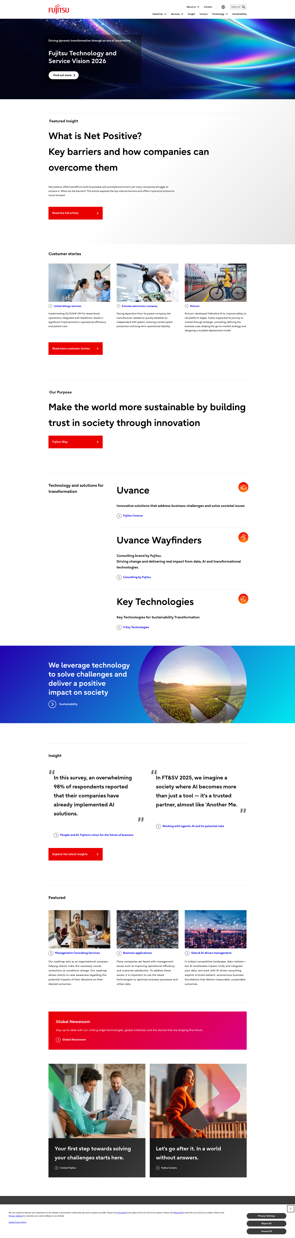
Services (175, 14)
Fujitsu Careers (169, 1168)
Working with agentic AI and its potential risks (193, 826)
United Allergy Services (67, 306)
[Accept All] (122, 1213)
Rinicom (195, 306)
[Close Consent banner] (290, 1208)
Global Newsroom (74, 1039)
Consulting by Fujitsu (137, 577)
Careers (208, 7)
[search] (243, 6)
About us (191, 7)
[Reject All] (178, 1213)
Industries (158, 14)
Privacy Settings (266, 1216)
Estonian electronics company (139, 306)
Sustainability (239, 14)
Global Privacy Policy (17, 1222)
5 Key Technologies (136, 627)
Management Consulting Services (77, 953)
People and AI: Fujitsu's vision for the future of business (96, 835)
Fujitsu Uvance (133, 515)
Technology (218, 14)
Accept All (266, 1231)
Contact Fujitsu (68, 1168)
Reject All (266, 1223)
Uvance (204, 14)
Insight (191, 14)
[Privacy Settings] (16, 1216)
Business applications (137, 953)
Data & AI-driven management (211, 953)
